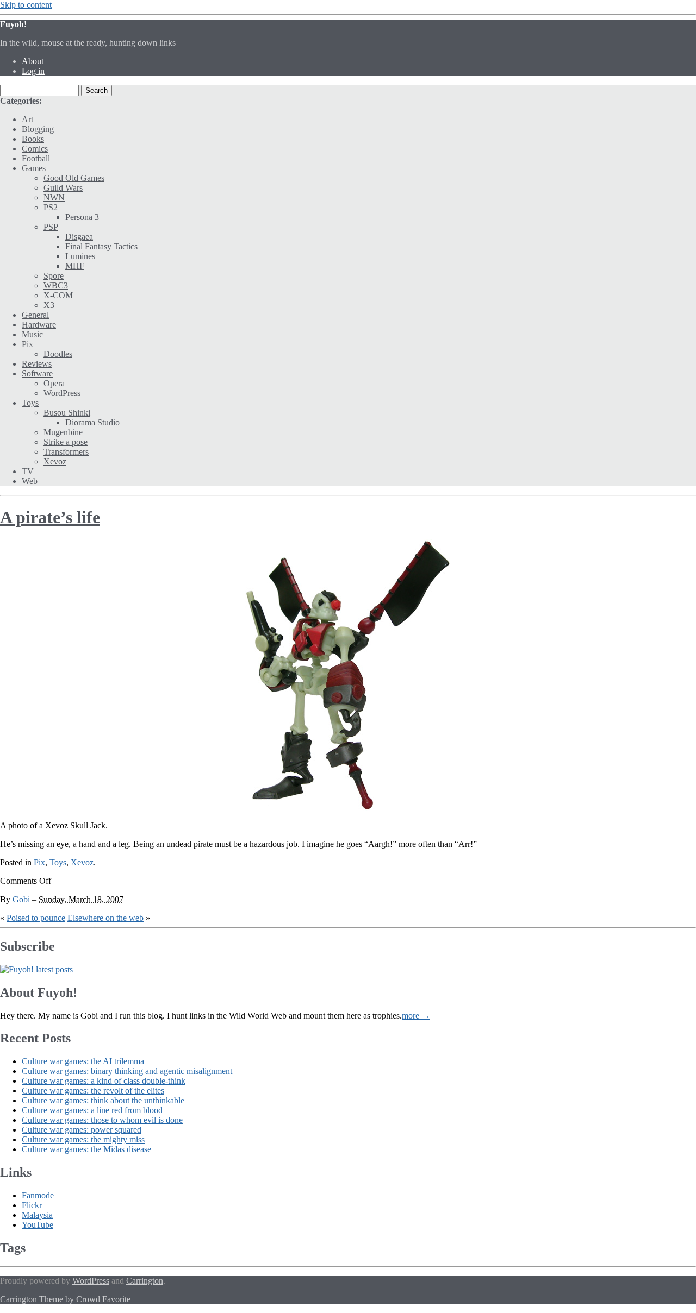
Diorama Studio (92, 422)
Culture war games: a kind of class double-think (103, 1080)
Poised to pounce (36, 917)
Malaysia (37, 1215)
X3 (49, 305)
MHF (74, 266)
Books (33, 138)
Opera (54, 383)
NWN (54, 197)
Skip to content (26, 4)
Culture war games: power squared (81, 1129)
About (33, 61)
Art (27, 119)
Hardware (39, 324)
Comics (35, 148)
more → (416, 1015)
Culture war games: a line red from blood (92, 1110)
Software (37, 373)
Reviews (37, 363)
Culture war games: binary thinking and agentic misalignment (127, 1071)
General (35, 314)
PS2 (51, 207)
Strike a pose (66, 442)
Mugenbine (63, 432)
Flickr (32, 1205)
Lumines (80, 256)
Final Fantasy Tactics (101, 246)
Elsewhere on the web (105, 917)
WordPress (62, 393)
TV (28, 471)
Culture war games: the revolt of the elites (93, 1090)
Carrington (144, 1280)
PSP (51, 226)
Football (36, 158)
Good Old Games (74, 178)
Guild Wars (63, 187)
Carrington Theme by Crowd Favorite (65, 1299)
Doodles (58, 354)
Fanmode (38, 1195)
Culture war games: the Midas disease (86, 1149)
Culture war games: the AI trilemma (83, 1061)
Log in (33, 71)
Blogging (38, 129)
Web (30, 481)
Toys (30, 402)
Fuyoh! (13, 24)
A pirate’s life (50, 517)
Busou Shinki (67, 412)
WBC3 (56, 285)
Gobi (21, 899)
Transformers (66, 451)
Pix (27, 344)
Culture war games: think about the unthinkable (103, 1100)
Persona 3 (82, 217)
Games (34, 168)
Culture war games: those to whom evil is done (102, 1119)
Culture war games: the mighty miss (83, 1139)
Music (32, 334)
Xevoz (55, 461)
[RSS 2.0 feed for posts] (36, 969)
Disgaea (79, 236)
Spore (54, 275)
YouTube (37, 1224)
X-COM (58, 295)
